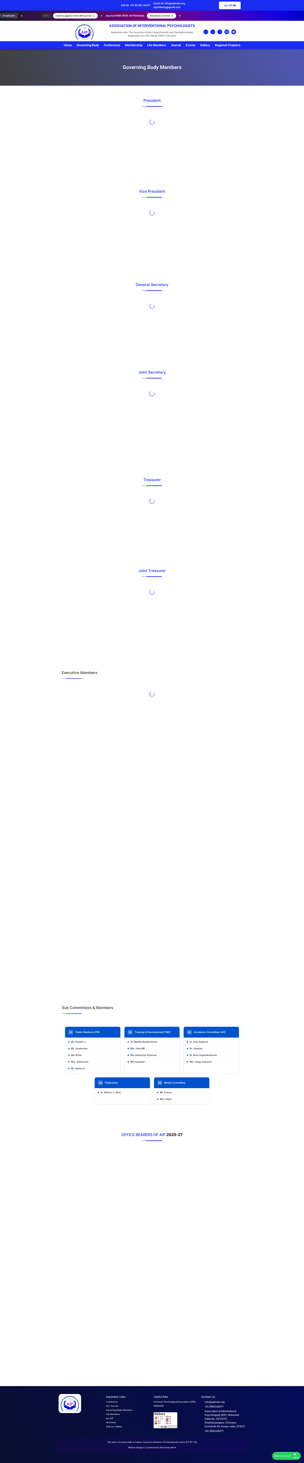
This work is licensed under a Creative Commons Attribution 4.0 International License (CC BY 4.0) (152, 1442)
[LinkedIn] (219, 32)
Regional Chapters (227, 45)
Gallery (205, 45)
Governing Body (88, 45)
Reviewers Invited (138, 15)
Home (68, 45)
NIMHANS (159, 1406)
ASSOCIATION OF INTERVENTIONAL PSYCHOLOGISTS (152, 26)
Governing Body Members (119, 1410)
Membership (133, 45)
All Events (111, 1422)
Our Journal (112, 1406)
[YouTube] (233, 32)
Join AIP (228, 5)
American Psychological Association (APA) (175, 1402)
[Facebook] (205, 32)
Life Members (156, 45)
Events (190, 45)
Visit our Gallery (114, 1426)
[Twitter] (212, 32)
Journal (176, 45)
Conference (112, 45)
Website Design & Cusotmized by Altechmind (149, 1447)
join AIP (110, 1418)
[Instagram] (226, 32)
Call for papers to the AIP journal (52, 15)
